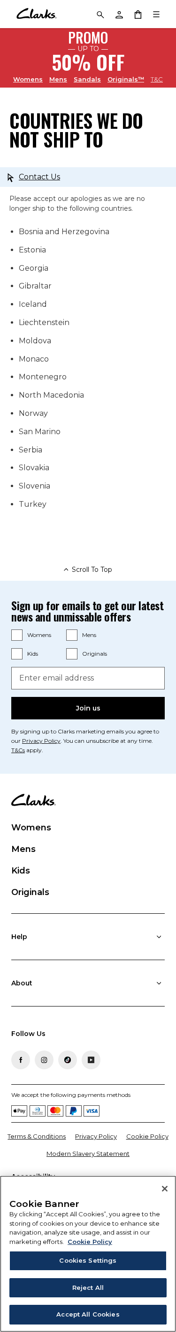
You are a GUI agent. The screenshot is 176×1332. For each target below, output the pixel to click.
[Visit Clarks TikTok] (67, 1060)
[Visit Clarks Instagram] (44, 1060)
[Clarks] (36, 14)
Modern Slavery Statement (88, 1153)
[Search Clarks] (100, 14)
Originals (94, 653)
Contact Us (39, 176)
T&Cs (18, 750)
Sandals (87, 79)
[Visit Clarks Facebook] (20, 1060)
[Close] (164, 1188)
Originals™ (125, 79)
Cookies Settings (87, 1260)
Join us (88, 708)
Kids (32, 653)
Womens (28, 79)
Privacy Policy (41, 740)
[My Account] (118, 14)
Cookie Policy (147, 1136)
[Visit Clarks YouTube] (91, 1060)
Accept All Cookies (87, 1314)
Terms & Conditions (37, 1136)
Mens (58, 79)
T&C (157, 79)
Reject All (88, 1287)
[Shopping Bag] (137, 14)
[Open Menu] (156, 14)
